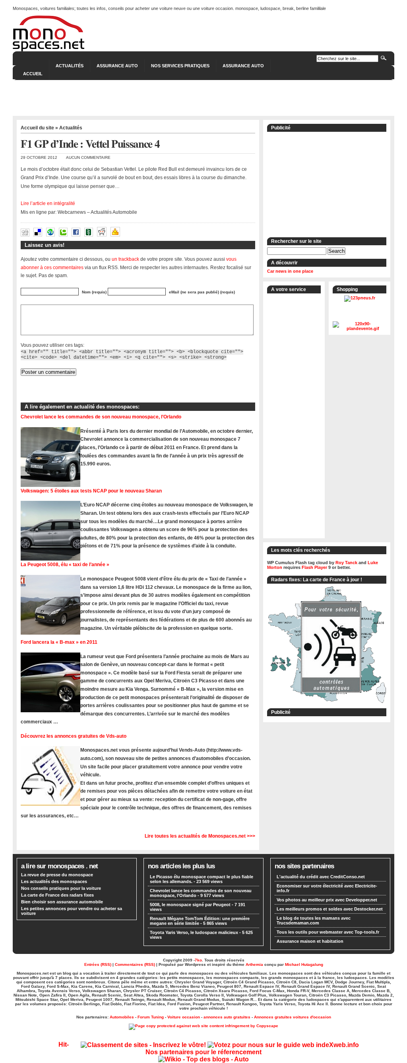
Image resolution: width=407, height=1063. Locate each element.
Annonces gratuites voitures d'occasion (292, 1017)
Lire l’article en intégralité (48, 203)
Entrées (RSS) (97, 964)
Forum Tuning (151, 1017)
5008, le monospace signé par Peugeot (190, 904)
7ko (198, 960)
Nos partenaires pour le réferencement (203, 1052)
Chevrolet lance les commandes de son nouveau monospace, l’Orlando (101, 416)
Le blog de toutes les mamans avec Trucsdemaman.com (314, 920)
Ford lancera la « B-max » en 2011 (59, 642)
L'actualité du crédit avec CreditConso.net (321, 876)
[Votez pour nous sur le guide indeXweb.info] (283, 1045)
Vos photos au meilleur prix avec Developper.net (327, 899)
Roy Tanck (346, 562)
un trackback (125, 259)
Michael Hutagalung (304, 964)
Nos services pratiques (180, 65)
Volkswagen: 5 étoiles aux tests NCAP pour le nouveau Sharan (91, 490)
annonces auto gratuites (227, 1017)
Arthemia (254, 964)
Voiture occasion (183, 1017)
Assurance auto (243, 65)
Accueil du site (37, 128)
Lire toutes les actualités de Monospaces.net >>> (200, 835)
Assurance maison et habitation (310, 941)
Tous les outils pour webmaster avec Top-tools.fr (328, 932)
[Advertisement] (203, 98)
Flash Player (314, 567)
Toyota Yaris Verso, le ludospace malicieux (194, 932)
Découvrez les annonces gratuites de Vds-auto (73, 736)
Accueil (33, 73)
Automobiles (122, 1017)
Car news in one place (290, 271)
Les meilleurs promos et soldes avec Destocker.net (330, 909)
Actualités (69, 65)
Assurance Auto (117, 65)
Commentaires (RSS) (135, 964)
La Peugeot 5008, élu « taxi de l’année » (65, 564)
